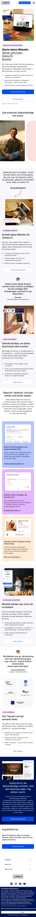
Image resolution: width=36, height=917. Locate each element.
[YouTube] (24, 884)
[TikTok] (20, 884)
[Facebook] (11, 884)
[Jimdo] (5, 2)
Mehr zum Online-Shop (11, 557)
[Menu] (34, 3)
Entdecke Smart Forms (11, 510)
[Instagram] (16, 884)
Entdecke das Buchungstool (13, 463)
